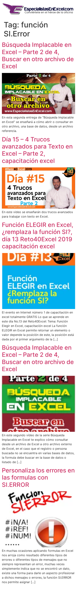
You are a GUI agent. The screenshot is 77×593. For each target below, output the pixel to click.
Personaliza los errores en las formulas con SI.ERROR (38, 477)
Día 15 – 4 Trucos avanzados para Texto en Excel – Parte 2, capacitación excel (37, 150)
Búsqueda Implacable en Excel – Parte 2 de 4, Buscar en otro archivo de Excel (38, 55)
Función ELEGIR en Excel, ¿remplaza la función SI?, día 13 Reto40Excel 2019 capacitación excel (37, 235)
